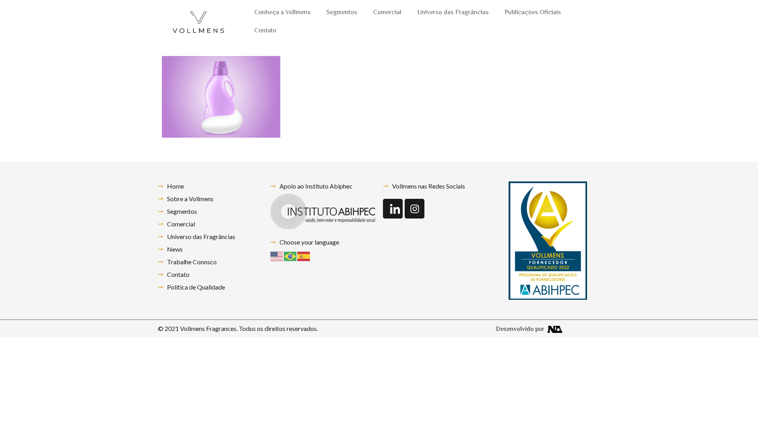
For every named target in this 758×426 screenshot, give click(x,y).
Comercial (387, 13)
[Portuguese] (290, 255)
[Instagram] (414, 209)
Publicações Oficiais (533, 13)
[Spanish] (304, 255)
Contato (265, 31)
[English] (277, 255)
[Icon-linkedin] (393, 209)
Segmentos (341, 13)
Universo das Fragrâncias (453, 13)
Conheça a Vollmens (282, 13)
